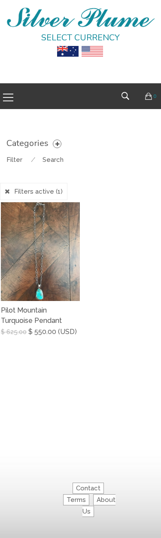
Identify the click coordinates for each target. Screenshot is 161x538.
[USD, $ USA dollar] (92, 45)
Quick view (76, 338)
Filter (14, 160)
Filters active (38, 191)
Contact (88, 488)
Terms (76, 500)
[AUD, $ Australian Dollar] (68, 45)
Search (53, 160)
